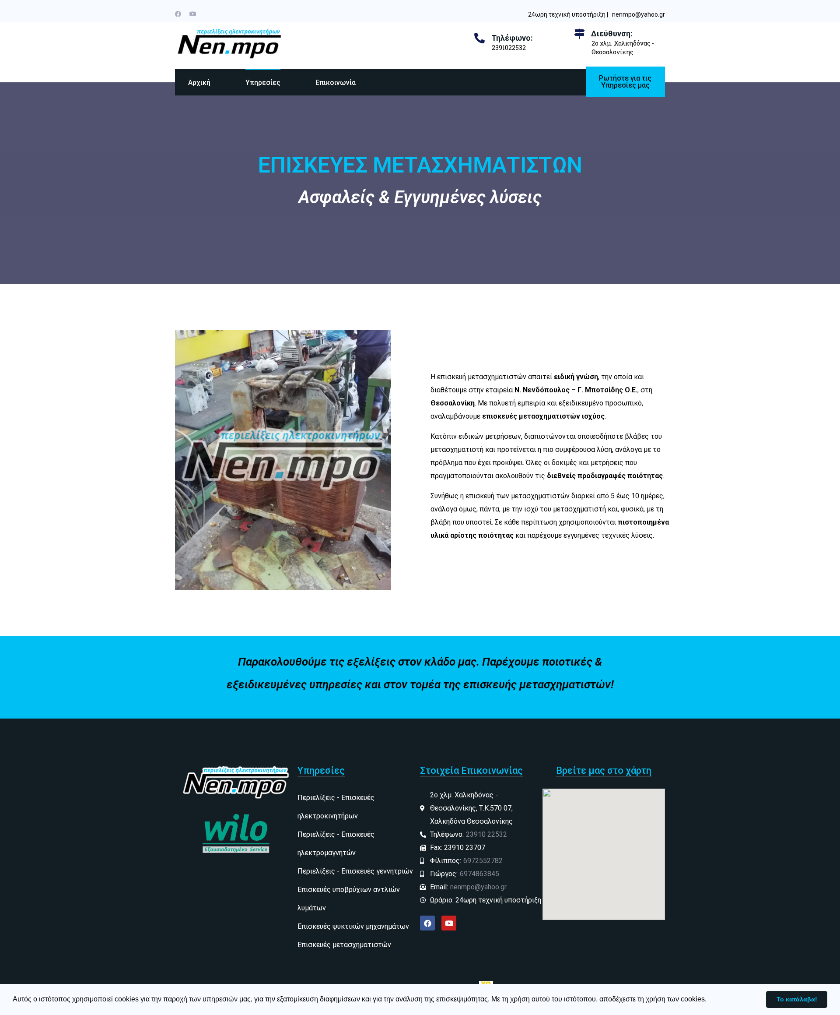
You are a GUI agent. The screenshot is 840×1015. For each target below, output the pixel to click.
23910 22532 (486, 834)
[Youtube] (193, 14)
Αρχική (199, 82)
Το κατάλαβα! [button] (797, 999)
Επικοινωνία (335, 82)
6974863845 (479, 874)
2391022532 (509, 47)
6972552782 (483, 860)
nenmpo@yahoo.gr (638, 14)
